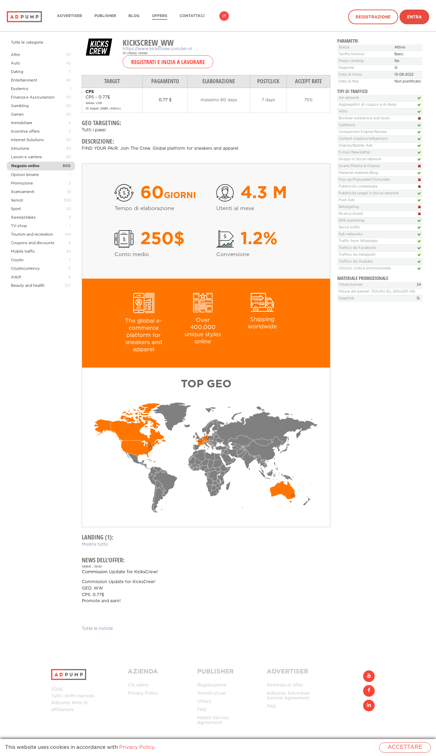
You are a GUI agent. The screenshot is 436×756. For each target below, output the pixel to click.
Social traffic (349, 227)
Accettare (405, 747)
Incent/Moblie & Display (359, 166)
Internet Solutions (27, 140)
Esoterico (19, 89)
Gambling (20, 106)
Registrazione (373, 17)
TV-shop (19, 226)
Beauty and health (28, 285)
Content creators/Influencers (363, 138)
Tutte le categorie (27, 42)
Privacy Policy (143, 693)
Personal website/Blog (358, 173)
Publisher (105, 16)
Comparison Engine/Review (363, 132)
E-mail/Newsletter (354, 152)
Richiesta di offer (285, 685)
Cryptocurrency (25, 268)
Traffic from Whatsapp (358, 241)
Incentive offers (25, 131)
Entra (414, 17)
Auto (15, 63)
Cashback (347, 125)
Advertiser (69, 16)
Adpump (61, 703)
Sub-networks (350, 234)
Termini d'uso (211, 693)
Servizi (17, 200)
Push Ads (347, 200)
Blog (134, 16)
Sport (16, 209)
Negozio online (25, 166)
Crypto (17, 260)
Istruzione (20, 148)
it (224, 16)
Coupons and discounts (32, 243)
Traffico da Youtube (356, 261)
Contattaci (192, 16)
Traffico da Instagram (357, 254)
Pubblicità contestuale (358, 186)
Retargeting (349, 207)
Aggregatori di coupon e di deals (367, 104)
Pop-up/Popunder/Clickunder (364, 179)
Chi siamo (138, 685)
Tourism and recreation (32, 234)
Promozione (22, 183)
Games (17, 114)
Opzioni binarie (25, 175)
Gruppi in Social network (360, 159)
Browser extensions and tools (364, 118)
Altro (15, 55)
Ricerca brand (351, 214)
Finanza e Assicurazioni (32, 97)
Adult (16, 277)
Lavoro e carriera (26, 157)
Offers (159, 16)
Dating (17, 72)
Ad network (349, 98)
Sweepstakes (23, 217)
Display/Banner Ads (356, 145)
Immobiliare (21, 123)
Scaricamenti (22, 192)
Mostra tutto (95, 544)
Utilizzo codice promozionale (365, 268)
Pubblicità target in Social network (369, 193)
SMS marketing (351, 220)
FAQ (201, 710)
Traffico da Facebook (357, 248)
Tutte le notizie (97, 629)
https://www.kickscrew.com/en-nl (157, 49)
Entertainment (24, 80)
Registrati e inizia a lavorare (168, 62)
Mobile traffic (23, 251)
